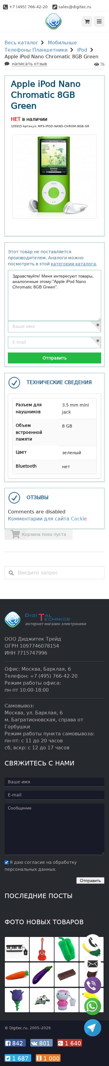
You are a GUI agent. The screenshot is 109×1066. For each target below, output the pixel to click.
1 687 (20, 1058)
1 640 (72, 1043)
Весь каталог (21, 43)
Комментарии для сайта (47, 519)
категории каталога (73, 263)
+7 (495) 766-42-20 (28, 7)
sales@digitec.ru (74, 7)
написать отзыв (29, 63)
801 (44, 1043)
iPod (82, 50)
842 (17, 1043)
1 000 (50, 1058)
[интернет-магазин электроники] (54, 21)
